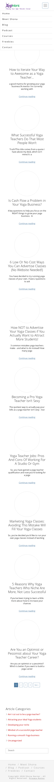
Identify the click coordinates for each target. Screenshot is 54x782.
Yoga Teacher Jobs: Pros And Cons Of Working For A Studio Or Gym (27, 460)
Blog (5, 24)
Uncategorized (15, 740)
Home (6, 13)
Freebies (8, 41)
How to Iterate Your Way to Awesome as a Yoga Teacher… (27, 73)
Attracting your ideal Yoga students (24, 719)
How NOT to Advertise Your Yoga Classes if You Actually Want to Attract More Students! (27, 333)
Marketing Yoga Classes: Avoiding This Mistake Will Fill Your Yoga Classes (27, 525)
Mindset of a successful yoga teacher (25, 730)
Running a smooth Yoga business (23, 735)
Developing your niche (18, 724)
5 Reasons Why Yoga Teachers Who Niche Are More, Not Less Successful (27, 588)
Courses (7, 36)
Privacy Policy (37, 778)
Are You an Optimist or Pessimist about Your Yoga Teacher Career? (27, 653)
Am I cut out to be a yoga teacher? (24, 714)
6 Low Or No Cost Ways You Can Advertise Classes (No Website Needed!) (27, 266)
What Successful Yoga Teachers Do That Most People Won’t (27, 139)
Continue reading (27, 96)
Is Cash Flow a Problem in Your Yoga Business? (27, 202)
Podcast (7, 30)
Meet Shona (10, 19)
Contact (7, 47)
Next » (37, 685)
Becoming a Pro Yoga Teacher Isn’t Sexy (27, 399)
